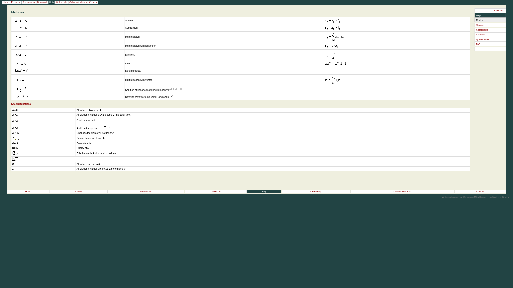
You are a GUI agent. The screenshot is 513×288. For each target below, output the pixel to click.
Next (502, 10)
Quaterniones (482, 39)
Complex (480, 34)
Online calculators (402, 191)
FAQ (478, 44)
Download (215, 191)
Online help (315, 191)
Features (78, 191)
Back (496, 10)
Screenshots (146, 191)
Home (28, 191)
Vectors (480, 25)
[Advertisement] (490, 125)
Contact (480, 191)
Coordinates (482, 30)
